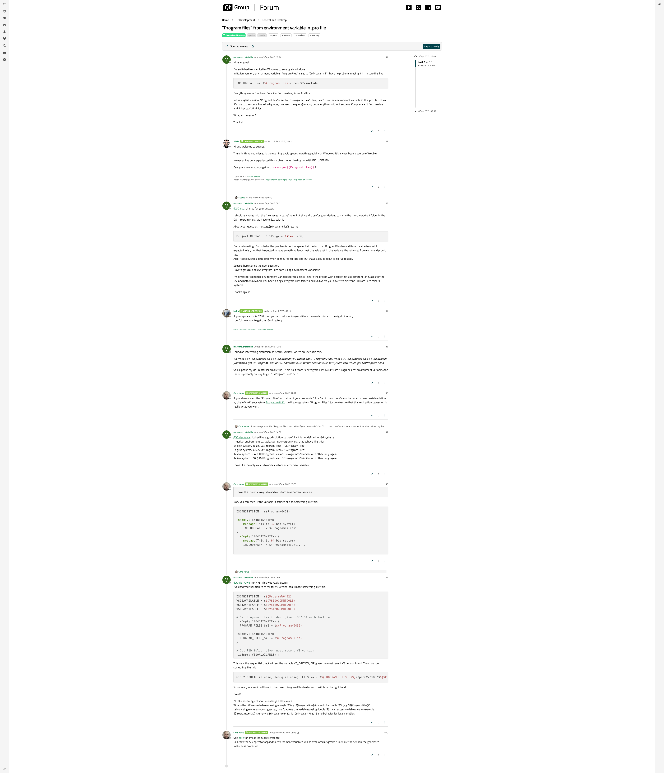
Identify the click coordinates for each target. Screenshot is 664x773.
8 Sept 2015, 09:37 (272, 577)
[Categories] (4, 4)
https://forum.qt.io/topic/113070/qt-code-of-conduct (289, 179)
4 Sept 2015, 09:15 (282, 311)
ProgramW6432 (275, 402)
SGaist (236, 141)
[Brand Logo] (251, 7)
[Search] (4, 45)
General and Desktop (235, 35)
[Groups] (4, 39)
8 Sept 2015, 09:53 (287, 732)
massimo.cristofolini (243, 57)
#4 (387, 311)
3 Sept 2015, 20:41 (283, 141)
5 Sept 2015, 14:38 (272, 432)
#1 (387, 57)
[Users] (4, 32)
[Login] (659, 4)
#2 (387, 141)
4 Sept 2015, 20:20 (287, 393)
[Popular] (4, 25)
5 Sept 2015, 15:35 (287, 484)
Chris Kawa (238, 393)
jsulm (236, 311)
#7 (387, 432)
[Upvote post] (372, 131)
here (241, 738)
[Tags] (4, 18)
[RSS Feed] (253, 46)
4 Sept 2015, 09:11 (272, 203)
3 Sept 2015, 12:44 (272, 57)
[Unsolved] (4, 59)
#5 (387, 346)
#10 (386, 732)
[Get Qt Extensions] (4, 52)
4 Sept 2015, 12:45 (272, 346)
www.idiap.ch (254, 176)
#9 (387, 577)
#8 (387, 484)
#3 (387, 203)
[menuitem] (659, 4)
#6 (387, 393)
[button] (4, 769)
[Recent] (4, 11)
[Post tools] (385, 131)
